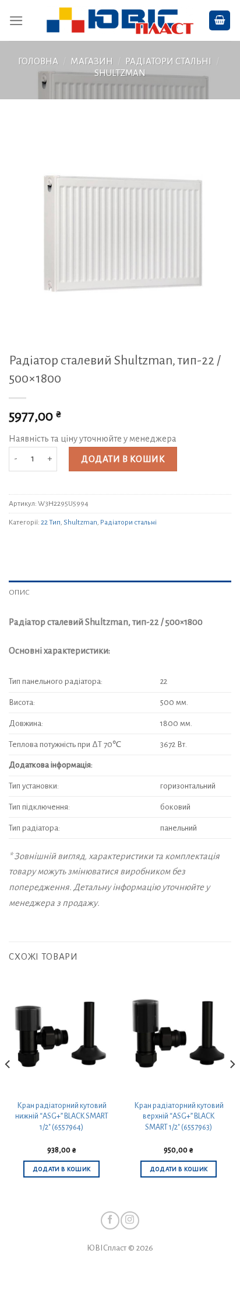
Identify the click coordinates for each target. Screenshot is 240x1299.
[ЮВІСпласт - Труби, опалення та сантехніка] (120, 20)
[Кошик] (220, 20)
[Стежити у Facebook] (110, 1220)
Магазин (91, 61)
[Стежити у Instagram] (130, 1220)
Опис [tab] (19, 592)
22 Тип (51, 522)
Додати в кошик (123, 459)
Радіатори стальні (168, 61)
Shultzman (120, 73)
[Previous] (8, 1087)
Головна (38, 61)
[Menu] (16, 21)
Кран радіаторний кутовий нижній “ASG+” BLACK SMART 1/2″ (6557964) (61, 1116)
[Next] (232, 1087)
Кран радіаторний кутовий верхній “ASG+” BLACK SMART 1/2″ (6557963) (179, 1116)
